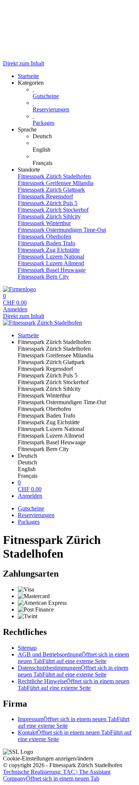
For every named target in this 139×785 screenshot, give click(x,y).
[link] (84, 136)
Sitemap (27, 648)
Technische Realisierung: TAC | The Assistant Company (56, 775)
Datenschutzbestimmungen (73, 671)
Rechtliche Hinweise (73, 684)
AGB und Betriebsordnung (73, 657)
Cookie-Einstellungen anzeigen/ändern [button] (48, 758)
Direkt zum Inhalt (23, 63)
